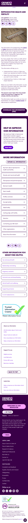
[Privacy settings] (25, 520)
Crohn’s (25, 47)
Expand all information (16, 162)
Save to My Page (13, 24)
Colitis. (4, 49)
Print (3, 23)
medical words (20, 100)
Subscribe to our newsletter (14, 406)
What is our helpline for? (13, 415)
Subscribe (11, 23)
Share (6, 23)
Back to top (13, 372)
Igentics (21, 519)
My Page (8, 412)
